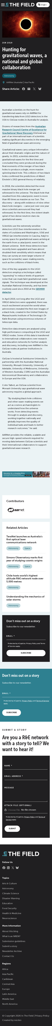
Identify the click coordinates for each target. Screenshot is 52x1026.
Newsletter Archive (12, 951)
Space (27, 548)
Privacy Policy (31, 643)
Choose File (14, 810)
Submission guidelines (13, 941)
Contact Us (8, 956)
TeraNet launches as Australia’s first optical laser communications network (24, 539)
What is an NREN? (11, 936)
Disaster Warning (11, 898)
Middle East (8, 999)
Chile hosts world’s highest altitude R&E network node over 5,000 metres (24, 578)
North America (9, 1004)
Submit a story (9, 946)
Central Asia (8, 984)
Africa (5, 969)
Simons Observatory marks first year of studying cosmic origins (24, 559)
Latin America (9, 994)
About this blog (10, 931)
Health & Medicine (11, 913)
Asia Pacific (29, 82)
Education (7, 903)
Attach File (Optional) (18, 805)
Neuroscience (9, 918)
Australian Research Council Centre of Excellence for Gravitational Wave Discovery (24, 129)
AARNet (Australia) (14, 82)
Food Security (9, 908)
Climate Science (10, 893)
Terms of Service (42, 701)
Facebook (23, 89)
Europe (6, 989)
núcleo (17, 1020)
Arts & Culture (9, 883)
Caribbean (7, 979)
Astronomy (9, 76)
